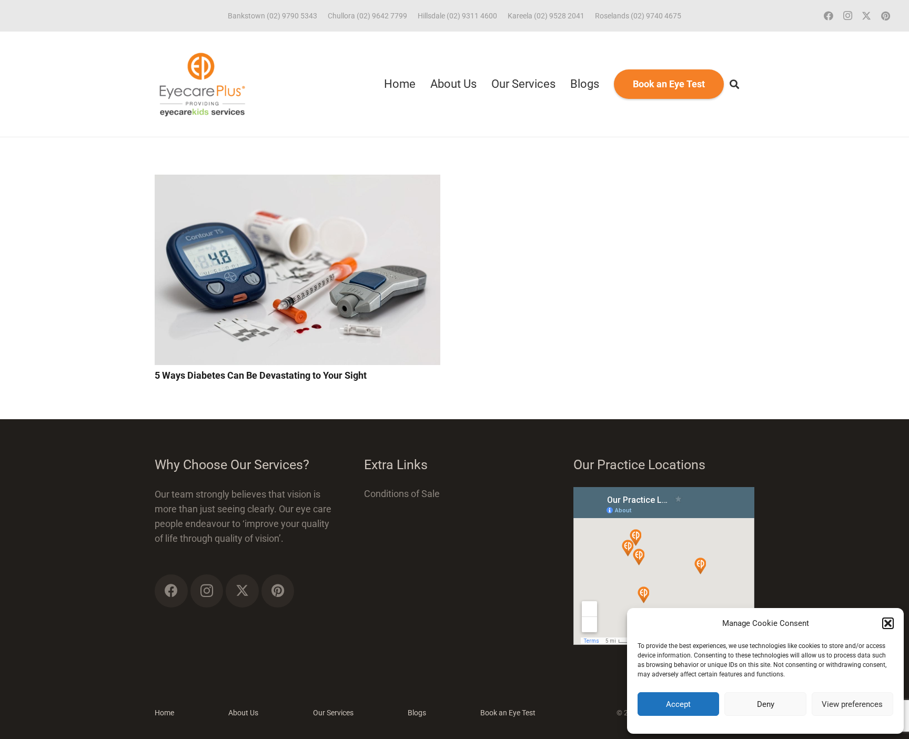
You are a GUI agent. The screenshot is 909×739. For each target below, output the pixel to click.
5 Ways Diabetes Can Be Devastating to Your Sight (261, 375)
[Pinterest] (885, 15)
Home (164, 712)
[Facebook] (828, 15)
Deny (765, 704)
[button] (888, 623)
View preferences (852, 704)
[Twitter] (866, 15)
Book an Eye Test (508, 712)
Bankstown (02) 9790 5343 (272, 16)
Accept (678, 704)
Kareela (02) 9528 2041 (546, 16)
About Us (243, 712)
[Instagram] (847, 15)
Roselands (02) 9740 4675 (638, 16)
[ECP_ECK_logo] (202, 84)
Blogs (417, 712)
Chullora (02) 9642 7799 (367, 16)
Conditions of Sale (402, 493)
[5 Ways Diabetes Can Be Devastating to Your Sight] (297, 181)
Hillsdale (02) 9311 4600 (457, 16)
